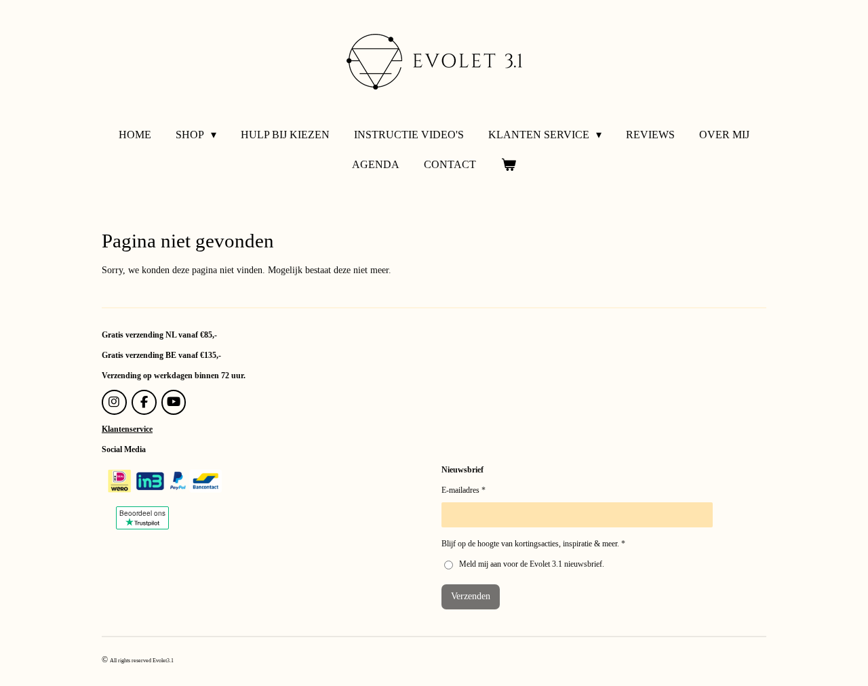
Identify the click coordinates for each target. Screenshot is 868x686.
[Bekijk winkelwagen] (508, 164)
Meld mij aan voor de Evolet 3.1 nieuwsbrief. (531, 564)
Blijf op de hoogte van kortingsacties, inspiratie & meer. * (533, 543)
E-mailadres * (463, 490)
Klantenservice (127, 429)
